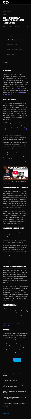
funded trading (17, 88)
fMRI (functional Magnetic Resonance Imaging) (15, 129)
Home (4, 9)
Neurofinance (6, 80)
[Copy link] (27, 26)
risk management (7, 94)
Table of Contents (11, 39)
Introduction (9, 42)
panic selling (6, 325)
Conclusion (9, 57)
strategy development (18, 92)
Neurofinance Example (11, 54)
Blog (7, 9)
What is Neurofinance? (12, 44)
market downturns (9, 323)
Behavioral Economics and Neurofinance (15, 52)
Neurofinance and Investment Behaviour (15, 47)
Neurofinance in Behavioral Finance (14, 49)
